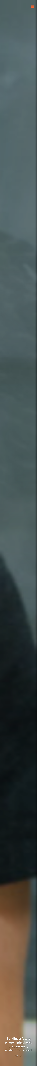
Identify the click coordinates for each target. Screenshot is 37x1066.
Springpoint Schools (13, 6)
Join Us (19, 1055)
